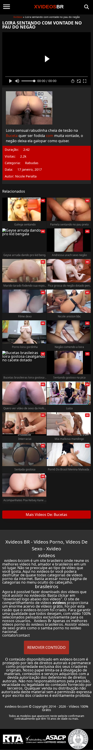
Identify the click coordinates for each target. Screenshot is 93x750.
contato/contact (16, 635)
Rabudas (31, 163)
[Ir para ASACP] (56, 739)
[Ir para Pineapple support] (78, 739)
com (49, 135)
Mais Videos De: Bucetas (46, 514)
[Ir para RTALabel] (13, 739)
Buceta (12, 135)
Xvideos (17, 17)
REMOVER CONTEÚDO (46, 647)
